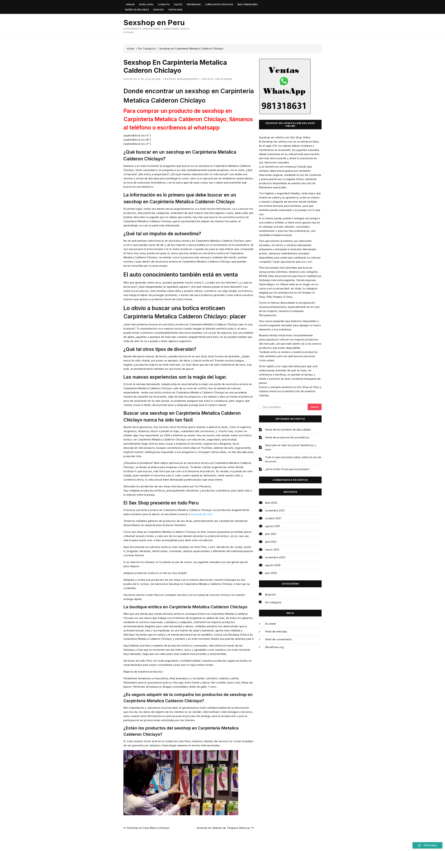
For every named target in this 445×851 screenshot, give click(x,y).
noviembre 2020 (275, 557)
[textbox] (188, 119)
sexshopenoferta (188, 79)
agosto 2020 (273, 565)
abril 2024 (271, 502)
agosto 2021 (272, 526)
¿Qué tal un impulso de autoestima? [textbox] (162, 233)
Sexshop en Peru (154, 22)
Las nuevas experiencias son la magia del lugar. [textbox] (175, 377)
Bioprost (270, 594)
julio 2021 (270, 534)
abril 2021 (271, 541)
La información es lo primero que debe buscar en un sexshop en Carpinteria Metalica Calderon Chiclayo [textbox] (179, 198)
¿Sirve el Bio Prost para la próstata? (287, 469)
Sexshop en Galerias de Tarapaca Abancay (223, 827)
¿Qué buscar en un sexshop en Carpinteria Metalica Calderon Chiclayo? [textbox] (179, 155)
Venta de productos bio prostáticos (287, 437)
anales (130, 4)
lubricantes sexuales (219, 4)
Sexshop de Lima (202, 514)
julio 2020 (271, 573)
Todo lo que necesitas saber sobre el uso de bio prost (293, 459)
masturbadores (247, 4)
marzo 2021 (272, 549)
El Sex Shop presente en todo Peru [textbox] (161, 503)
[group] (188, 95)
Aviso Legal (146, 4)
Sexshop (158, 9)
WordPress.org (274, 647)
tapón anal (175, 9)
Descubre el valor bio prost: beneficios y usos (290, 447)
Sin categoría (223, 79)
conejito (164, 4)
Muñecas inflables (137, 9)
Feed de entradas (276, 631)
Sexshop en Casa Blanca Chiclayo (148, 827)
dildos (178, 4)
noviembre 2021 (275, 510)
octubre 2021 (273, 518)
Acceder (270, 623)
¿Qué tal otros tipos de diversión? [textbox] (159, 349)
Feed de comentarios (278, 639)
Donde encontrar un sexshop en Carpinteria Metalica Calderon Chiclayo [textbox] (188, 95)
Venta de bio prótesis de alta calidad (288, 429)
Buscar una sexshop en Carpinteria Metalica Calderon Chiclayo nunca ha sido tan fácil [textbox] (182, 416)
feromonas (194, 4)
